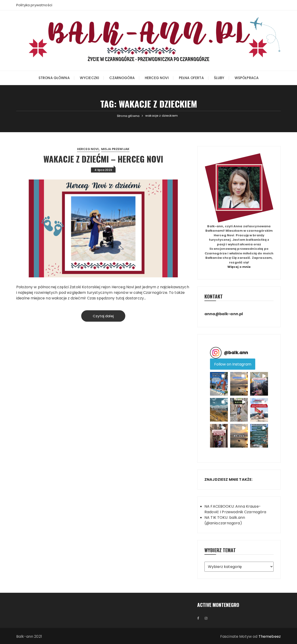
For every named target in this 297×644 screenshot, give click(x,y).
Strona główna (54, 77)
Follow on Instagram (232, 364)
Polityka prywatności (34, 5)
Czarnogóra (122, 77)
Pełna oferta (191, 77)
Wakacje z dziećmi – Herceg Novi (103, 159)
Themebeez (269, 636)
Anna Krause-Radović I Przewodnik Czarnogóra (235, 509)
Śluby (219, 77)
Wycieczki (89, 77)
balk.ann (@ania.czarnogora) (224, 520)
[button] (219, 384)
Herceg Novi (157, 77)
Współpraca (247, 77)
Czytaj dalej (103, 316)
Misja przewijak (115, 149)
